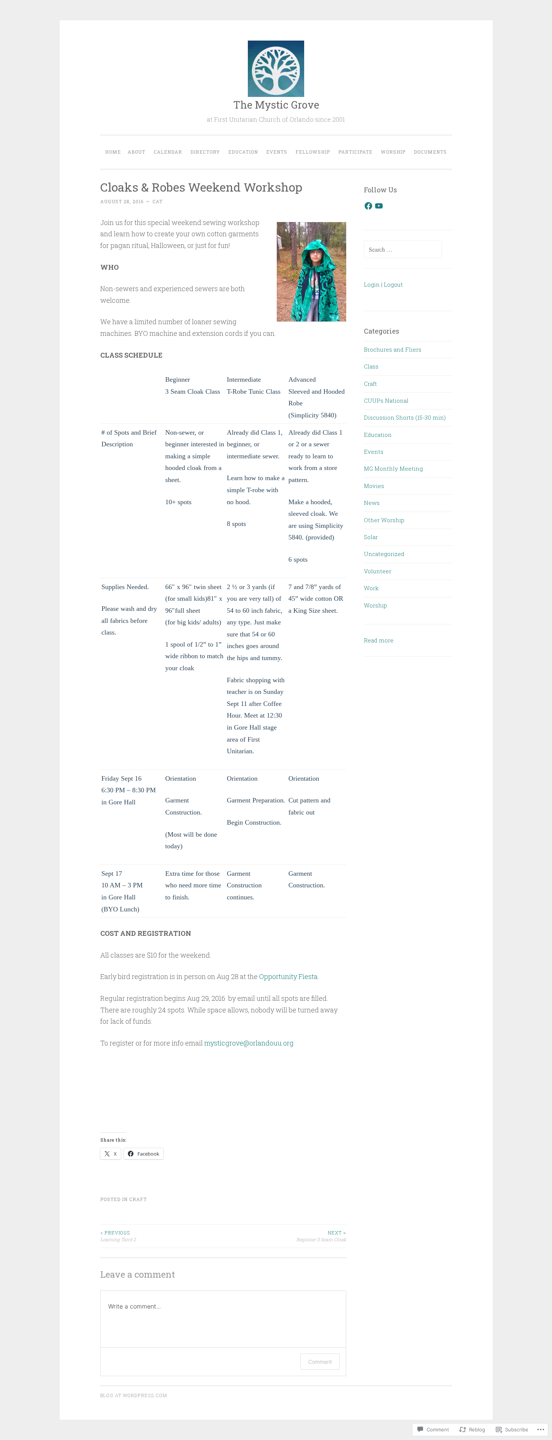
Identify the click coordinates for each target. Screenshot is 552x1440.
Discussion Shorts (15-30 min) (405, 417)
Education (243, 152)
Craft (138, 1199)
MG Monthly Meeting (393, 468)
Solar (371, 537)
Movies (374, 486)
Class (371, 366)
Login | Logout (383, 284)
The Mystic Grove (276, 104)
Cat (157, 201)
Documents (430, 152)
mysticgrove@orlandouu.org (249, 1042)
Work (371, 588)
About (136, 152)
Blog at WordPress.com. (134, 1395)
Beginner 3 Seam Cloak (321, 1236)
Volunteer (377, 571)
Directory (205, 152)
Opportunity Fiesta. (289, 976)
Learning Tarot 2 (118, 1236)
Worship (393, 152)
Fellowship (313, 152)
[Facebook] (368, 205)
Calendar (168, 152)
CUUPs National (386, 400)
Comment (320, 1361)
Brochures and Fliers (392, 349)
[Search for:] (403, 249)
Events (276, 152)
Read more (379, 641)
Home (113, 152)
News (372, 502)
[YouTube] (378, 205)
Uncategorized (384, 554)
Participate (355, 152)
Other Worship (384, 520)
